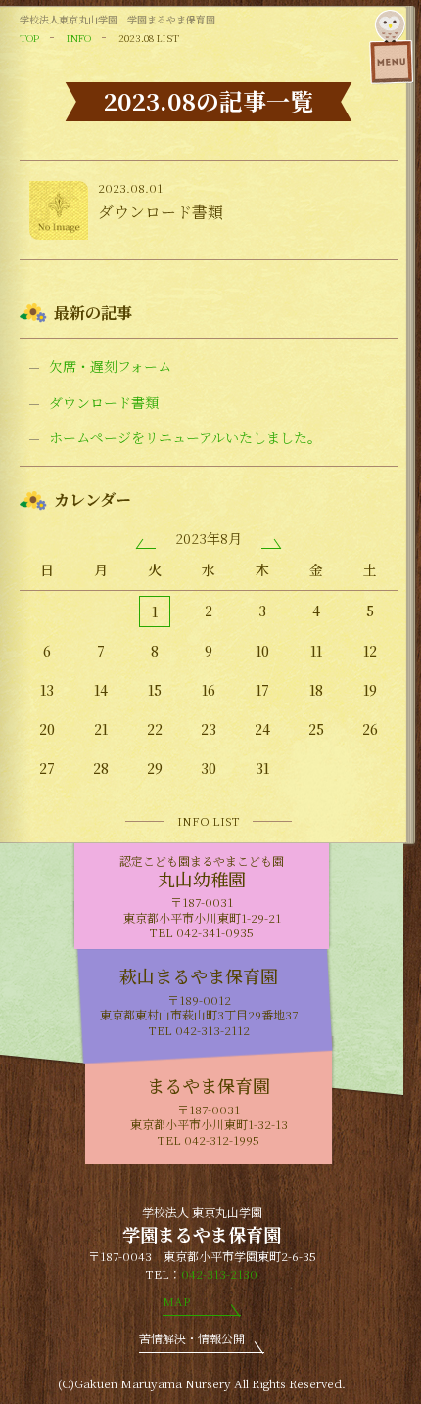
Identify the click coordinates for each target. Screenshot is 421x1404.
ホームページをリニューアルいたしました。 (185, 438)
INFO (79, 37)
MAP (176, 1300)
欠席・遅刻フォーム (110, 366)
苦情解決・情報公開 (192, 1338)
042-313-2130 (219, 1273)
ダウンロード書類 (104, 402)
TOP (29, 37)
